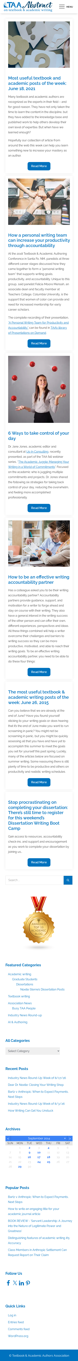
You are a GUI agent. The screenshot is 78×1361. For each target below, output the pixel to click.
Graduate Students (24, 979)
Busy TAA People (24, 1008)
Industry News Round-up (25, 1015)
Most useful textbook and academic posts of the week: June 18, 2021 (37, 83)
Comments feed (19, 1329)
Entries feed (16, 1322)
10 (39, 1152)
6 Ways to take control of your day (38, 435)
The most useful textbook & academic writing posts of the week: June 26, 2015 (38, 697)
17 (38, 1157)
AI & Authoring (17, 1022)
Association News (20, 1003)
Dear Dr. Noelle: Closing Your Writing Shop (36, 1085)
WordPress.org (18, 1336)
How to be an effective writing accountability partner (38, 579)
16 (29, 1157)
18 (48, 1157)
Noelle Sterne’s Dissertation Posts (42, 989)
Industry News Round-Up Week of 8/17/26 (37, 1078)
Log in (12, 1315)
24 (39, 1162)
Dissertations (24, 984)
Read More (39, 167)
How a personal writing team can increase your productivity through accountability (39, 240)
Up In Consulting (37, 451)
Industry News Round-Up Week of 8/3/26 (36, 1103)
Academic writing (19, 974)
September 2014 (39, 1138)
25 (48, 1162)
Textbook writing (19, 996)
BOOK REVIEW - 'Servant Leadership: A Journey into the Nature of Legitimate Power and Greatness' (40, 1226)
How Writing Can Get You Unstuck (30, 1110)
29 (19, 1166)
